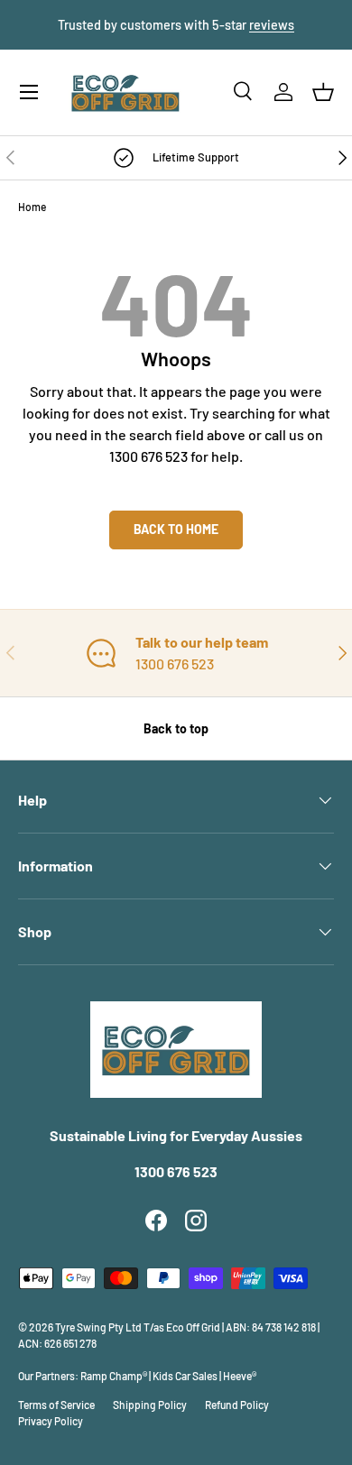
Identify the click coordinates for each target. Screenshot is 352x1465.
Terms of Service (56, 1404)
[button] (323, 92)
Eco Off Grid (193, 1327)
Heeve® (239, 1375)
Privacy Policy (50, 1420)
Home (32, 206)
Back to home (176, 529)
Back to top (176, 728)
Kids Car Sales (185, 1375)
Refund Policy (237, 1404)
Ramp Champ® (113, 1375)
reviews (271, 24)
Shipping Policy (150, 1404)
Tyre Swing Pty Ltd (98, 1327)
